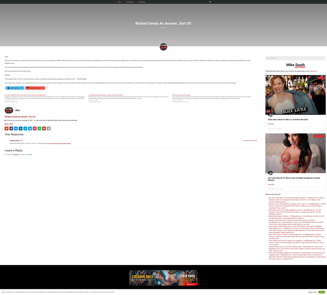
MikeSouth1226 (14, 140)
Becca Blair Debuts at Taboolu (293, 218)
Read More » (271, 124)
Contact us (313, 71)
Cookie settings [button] (312, 292)
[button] (7, 128)
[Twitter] (210, 2)
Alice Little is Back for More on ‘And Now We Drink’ (288, 120)
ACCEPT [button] (322, 292)
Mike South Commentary (61, 120)
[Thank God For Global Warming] (214, 98)
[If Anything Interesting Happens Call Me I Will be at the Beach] (130, 98)
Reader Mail (73, 120)
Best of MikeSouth (48, 120)
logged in (16, 154)
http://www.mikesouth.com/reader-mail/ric (58, 143)
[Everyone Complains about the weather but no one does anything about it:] (46, 98)
